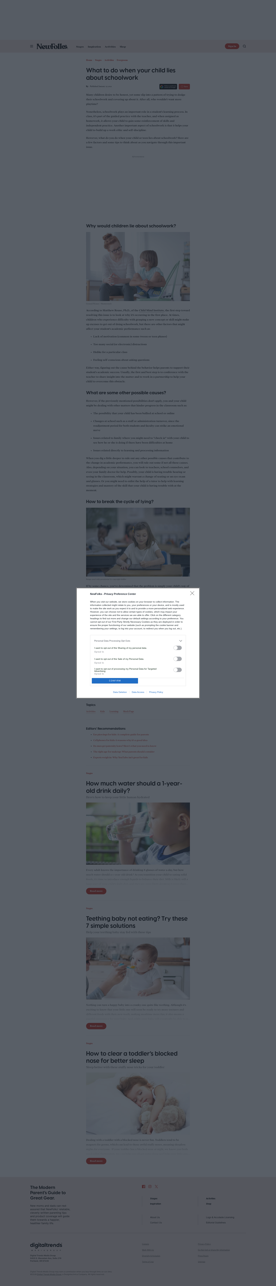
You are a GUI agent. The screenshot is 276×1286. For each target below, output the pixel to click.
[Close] (193, 594)
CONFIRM (115, 680)
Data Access (138, 692)
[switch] (177, 648)
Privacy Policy (156, 692)
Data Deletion (120, 692)
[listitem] (138, 641)
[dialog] (138, 643)
